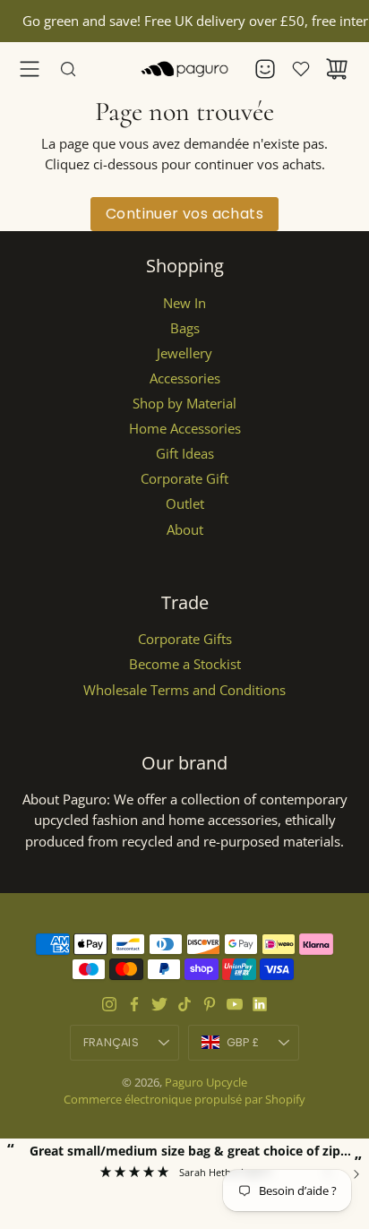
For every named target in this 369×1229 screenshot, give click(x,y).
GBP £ (263, 1046)
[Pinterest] (210, 1004)
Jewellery (184, 353)
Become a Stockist (185, 664)
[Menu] (29, 69)
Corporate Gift (184, 478)
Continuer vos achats (184, 213)
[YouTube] (235, 1004)
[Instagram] (109, 1004)
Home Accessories (185, 428)
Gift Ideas (185, 453)
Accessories (185, 378)
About (185, 529)
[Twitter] (159, 1004)
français (111, 1042)
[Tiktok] (184, 1004)
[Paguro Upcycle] (184, 69)
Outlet (185, 503)
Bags (185, 328)
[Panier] (336, 69)
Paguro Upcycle (206, 1082)
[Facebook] (134, 1004)
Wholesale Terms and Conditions (184, 690)
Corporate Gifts (185, 639)
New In (184, 303)
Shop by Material (184, 403)
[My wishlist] (301, 69)
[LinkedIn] (260, 1004)
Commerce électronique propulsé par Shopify (184, 1099)
